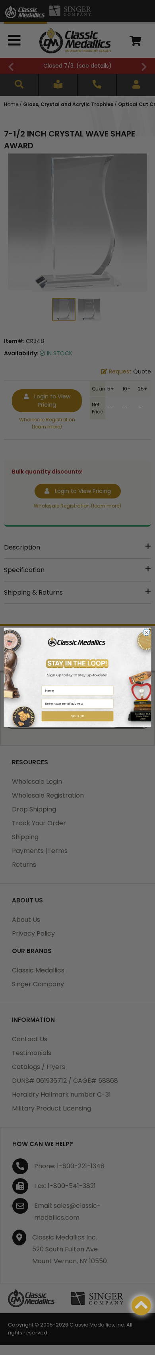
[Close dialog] (146, 632)
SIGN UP (77, 716)
